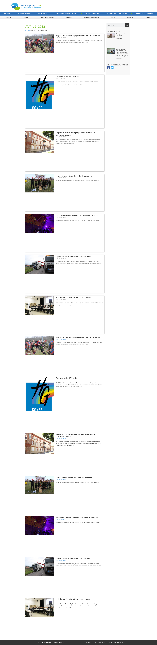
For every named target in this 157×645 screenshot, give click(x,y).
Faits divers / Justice (47, 17)
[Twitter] (112, 67)
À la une (8, 17)
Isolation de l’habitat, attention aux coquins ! (74, 297)
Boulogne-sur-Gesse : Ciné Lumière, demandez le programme (122, 36)
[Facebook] (108, 67)
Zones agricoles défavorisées (67, 76)
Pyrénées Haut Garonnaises (144, 13)
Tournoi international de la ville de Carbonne (74, 176)
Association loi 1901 (53, 642)
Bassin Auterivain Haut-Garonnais (67, 13)
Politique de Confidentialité (116, 642)
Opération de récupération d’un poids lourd (73, 256)
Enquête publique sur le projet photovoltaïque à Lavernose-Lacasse (75, 134)
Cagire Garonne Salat (92, 13)
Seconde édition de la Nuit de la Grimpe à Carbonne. (77, 216)
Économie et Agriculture (91, 17)
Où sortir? (130, 17)
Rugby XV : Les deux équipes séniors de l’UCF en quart (78, 35)
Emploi (113, 17)
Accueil (27, 30)
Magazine (26, 17)
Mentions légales (100, 642)
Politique (68, 17)
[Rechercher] (127, 25)
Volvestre (7, 13)
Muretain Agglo (43, 13)
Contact (148, 17)
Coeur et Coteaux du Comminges (117, 13)
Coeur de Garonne (24, 13)
